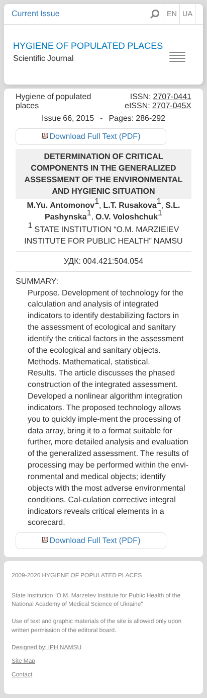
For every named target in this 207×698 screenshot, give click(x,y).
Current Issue (36, 14)
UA (187, 14)
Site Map (23, 661)
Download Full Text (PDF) (95, 136)
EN (172, 14)
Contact (22, 674)
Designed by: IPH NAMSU (46, 647)
